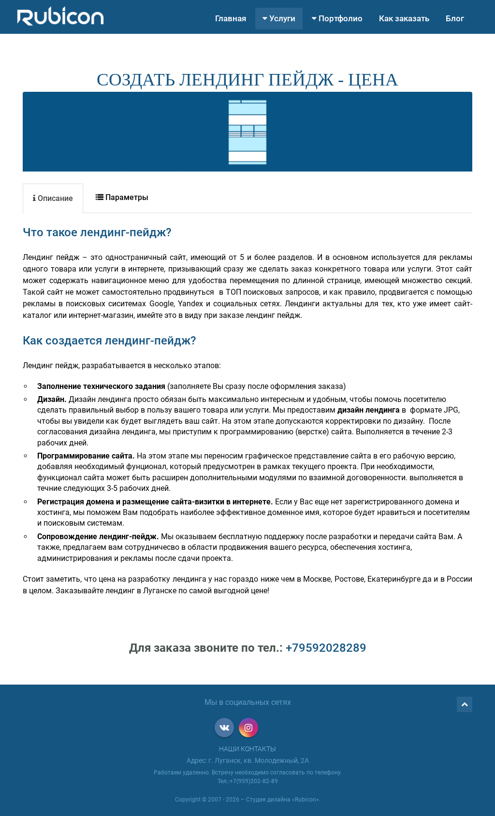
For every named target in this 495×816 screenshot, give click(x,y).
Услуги (281, 18)
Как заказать (404, 18)
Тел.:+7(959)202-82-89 (248, 781)
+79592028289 (326, 648)
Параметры (125, 197)
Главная (230, 18)
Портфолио (340, 18)
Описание (54, 198)
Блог (455, 18)
